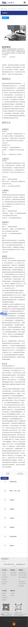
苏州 (20, 621)
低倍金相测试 (13, 536)
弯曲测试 (12, 509)
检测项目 (14, 9)
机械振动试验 (13, 481)
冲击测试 (12, 518)
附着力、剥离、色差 (15, 490)
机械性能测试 (20, 9)
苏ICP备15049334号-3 (12, 621)
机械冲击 (12, 545)
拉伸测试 (12, 500)
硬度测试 (12, 527)
